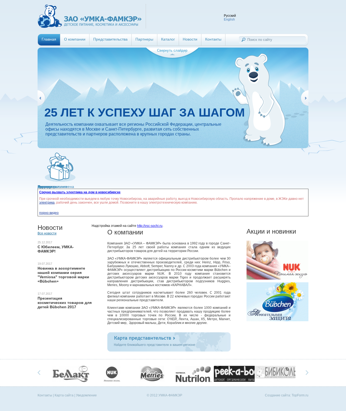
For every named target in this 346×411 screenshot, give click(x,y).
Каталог (168, 39)
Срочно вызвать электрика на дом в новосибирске (80, 192)
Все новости (47, 233)
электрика (47, 202)
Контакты (213, 39)
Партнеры (144, 39)
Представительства (110, 39)
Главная (49, 39)
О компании (74, 39)
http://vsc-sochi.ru (149, 226)
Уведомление (86, 395)
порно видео (49, 213)
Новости (190, 39)
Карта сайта (64, 395)
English (229, 19)
